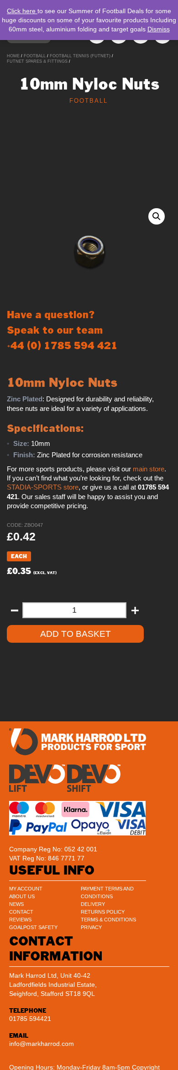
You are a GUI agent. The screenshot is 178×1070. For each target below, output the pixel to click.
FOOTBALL (35, 56)
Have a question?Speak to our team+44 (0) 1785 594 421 (62, 330)
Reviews (20, 919)
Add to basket (75, 634)
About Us (22, 896)
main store (148, 469)
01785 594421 (30, 1018)
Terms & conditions (108, 919)
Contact (21, 912)
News (16, 904)
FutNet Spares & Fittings (37, 61)
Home (13, 56)
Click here (22, 11)
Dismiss (158, 29)
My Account (25, 888)
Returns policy (103, 912)
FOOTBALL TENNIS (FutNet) (80, 56)
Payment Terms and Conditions (107, 892)
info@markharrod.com (41, 1043)
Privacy (91, 927)
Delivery (93, 904)
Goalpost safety (33, 927)
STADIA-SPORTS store (43, 487)
